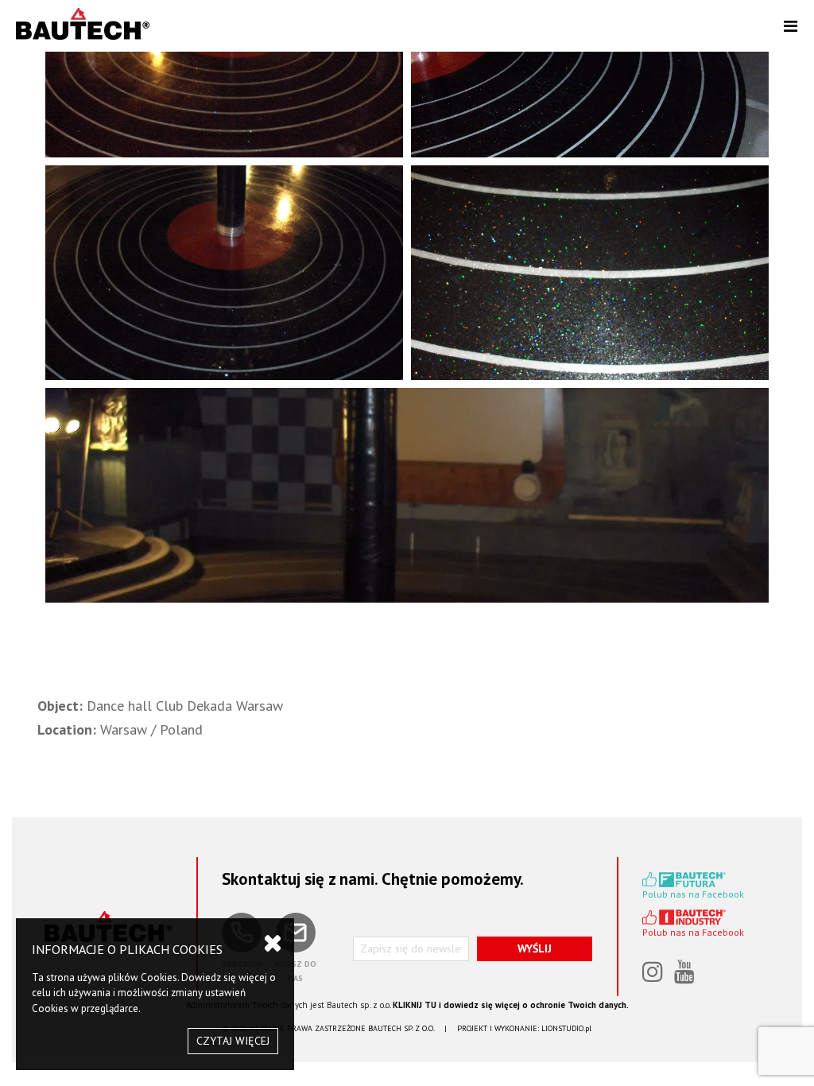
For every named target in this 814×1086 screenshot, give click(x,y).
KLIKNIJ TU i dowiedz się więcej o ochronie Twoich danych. (511, 1004)
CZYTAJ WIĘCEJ (232, 1041)
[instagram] (654, 973)
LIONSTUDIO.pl (566, 1028)
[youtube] (686, 973)
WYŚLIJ (534, 948)
